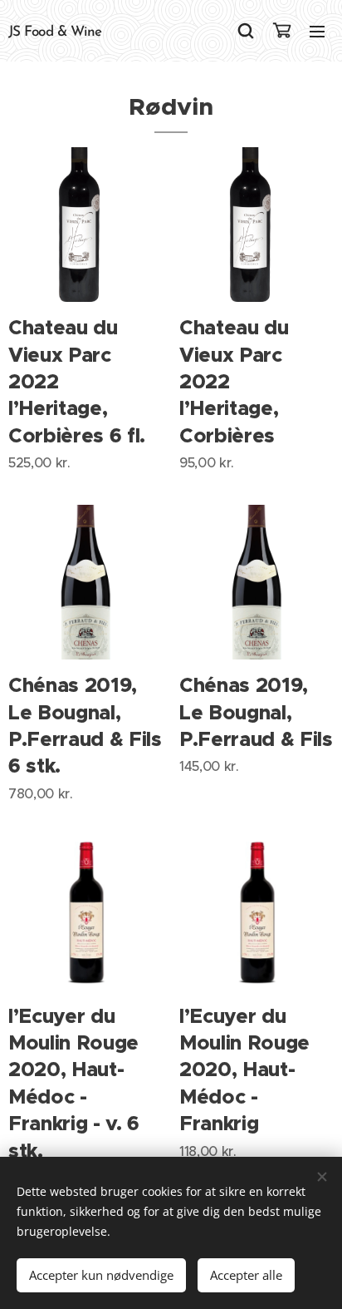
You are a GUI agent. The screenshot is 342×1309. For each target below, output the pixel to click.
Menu (317, 30)
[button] (245, 31)
